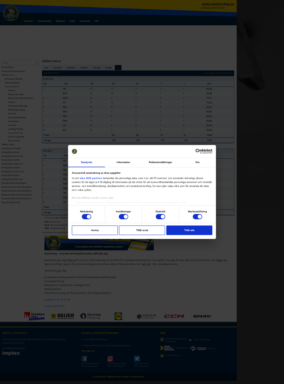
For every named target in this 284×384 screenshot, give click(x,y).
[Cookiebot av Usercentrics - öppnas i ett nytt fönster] (198, 151)
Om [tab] (197, 162)
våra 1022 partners (91, 178)
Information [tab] (123, 162)
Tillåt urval (142, 230)
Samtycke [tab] (86, 162)
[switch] (123, 216)
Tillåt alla (189, 230)
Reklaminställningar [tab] (160, 162)
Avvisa (95, 230)
